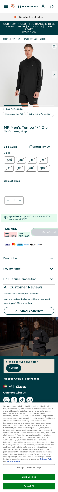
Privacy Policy (46, 459)
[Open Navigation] (6, 6)
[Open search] (13, 6)
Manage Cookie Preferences (21, 378)
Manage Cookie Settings (29, 467)
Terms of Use (13, 461)
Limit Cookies (29, 477)
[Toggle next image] (54, 74)
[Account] (43, 6)
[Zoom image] (54, 46)
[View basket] (52, 6)
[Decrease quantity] (8, 200)
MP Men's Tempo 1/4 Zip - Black (28, 38)
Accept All (29, 486)
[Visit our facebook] (14, 400)
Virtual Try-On (41, 146)
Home (6, 38)
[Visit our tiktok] (22, 400)
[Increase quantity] (19, 200)
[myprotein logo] (28, 6)
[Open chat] (29, 400)
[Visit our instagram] (6, 400)
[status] (14, 200)
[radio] (9, 160)
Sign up (13, 368)
